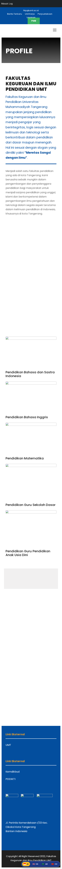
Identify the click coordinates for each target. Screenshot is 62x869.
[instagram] (23, 20)
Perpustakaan (45, 13)
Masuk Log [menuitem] (7, 3)
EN (35, 864)
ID (26, 864)
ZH (54, 864)
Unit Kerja (30, 13)
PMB (33, 20)
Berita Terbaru (14, 13)
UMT (8, 745)
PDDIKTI (10, 779)
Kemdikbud (13, 771)
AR (45, 864)
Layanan (31, 17)
